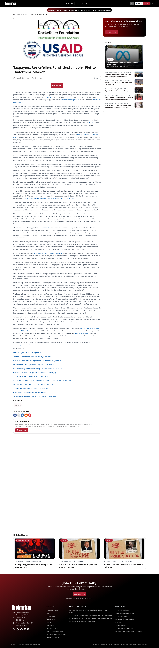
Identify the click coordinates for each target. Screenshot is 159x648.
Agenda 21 (45, 228)
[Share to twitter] (18, 415)
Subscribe (69, 3)
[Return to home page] (21, 607)
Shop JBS (118, 622)
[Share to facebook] (15, 415)
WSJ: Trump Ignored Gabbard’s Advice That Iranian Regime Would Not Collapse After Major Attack (119, 98)
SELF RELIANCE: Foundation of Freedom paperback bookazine (90, 615)
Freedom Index (74, 10)
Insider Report (85, 10)
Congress (109, 540)
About (122, 644)
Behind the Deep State (22, 540)
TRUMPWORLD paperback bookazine (82, 621)
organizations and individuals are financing (47, 253)
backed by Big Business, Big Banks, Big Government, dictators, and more (48, 198)
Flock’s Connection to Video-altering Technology (118, 83)
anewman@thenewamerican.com (24, 345)
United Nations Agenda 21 (70, 100)
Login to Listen (57, 85)
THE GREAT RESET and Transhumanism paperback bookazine (90, 618)
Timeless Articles (52, 628)
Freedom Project (120, 625)
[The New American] (10, 3)
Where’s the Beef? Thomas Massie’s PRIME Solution (123, 565)
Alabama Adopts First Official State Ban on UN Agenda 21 (33, 384)
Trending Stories (62, 10)
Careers (144, 644)
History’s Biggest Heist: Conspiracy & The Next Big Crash (33, 565)
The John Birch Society (122, 610)
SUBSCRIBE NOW (79, 594)
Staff (139, 644)
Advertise (116, 644)
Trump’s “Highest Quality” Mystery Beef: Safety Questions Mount (118, 76)
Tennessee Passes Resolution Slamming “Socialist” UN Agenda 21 (36, 396)
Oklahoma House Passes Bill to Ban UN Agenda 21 (30, 392)
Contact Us (95, 644)
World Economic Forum (54, 637)
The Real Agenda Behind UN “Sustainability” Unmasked (32, 357)
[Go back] (14, 14)
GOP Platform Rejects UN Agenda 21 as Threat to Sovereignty (34, 373)
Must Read (50, 625)
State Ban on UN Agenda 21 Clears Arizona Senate (30, 388)
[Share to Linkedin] (22, 415)
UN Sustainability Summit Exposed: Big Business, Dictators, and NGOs (37, 369)
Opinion (49, 622)
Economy (64, 540)
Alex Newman (37, 78)
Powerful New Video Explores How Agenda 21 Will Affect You (34, 365)
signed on (50, 97)
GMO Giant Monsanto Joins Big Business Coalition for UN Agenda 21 (37, 361)
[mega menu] (152, 3)
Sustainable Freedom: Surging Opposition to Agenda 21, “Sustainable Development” (42, 381)
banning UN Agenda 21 (82, 333)
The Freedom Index (121, 616)
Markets (25, 14)
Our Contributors (131, 644)
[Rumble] (18, 629)
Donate (84, 3)
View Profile (23, 430)
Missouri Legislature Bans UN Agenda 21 (27, 353)
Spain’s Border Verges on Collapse (117, 91)
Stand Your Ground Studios (124, 619)
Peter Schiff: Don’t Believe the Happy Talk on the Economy (78, 565)
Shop (77, 3)
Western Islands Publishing (124, 613)
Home (18, 14)
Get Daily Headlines (104, 10)
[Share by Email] (26, 415)
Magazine (51, 10)
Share (97, 78)
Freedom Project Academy (124, 628)
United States (51, 616)
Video (94, 10)
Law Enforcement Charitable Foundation (129, 631)
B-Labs (91, 123)
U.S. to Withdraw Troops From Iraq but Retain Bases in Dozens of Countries (118, 106)
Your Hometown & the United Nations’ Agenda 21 (30, 376)
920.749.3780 (20, 618)
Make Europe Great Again (55, 631)
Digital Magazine (52, 610)
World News (50, 619)
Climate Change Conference (56, 634)
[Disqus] (57, 458)
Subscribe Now (111, 32)
